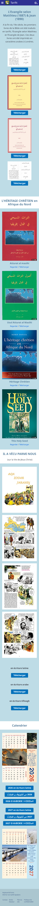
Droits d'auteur (11, 901)
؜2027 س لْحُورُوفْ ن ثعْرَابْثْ (19, 816)
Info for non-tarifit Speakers (11, 895)
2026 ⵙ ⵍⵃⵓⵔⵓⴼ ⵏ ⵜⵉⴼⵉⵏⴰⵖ (20, 801)
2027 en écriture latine (19, 810)
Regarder (14, 267)
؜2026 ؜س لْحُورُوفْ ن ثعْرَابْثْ (19, 794)
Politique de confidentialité (28, 901)
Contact (5, 900)
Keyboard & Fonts (8, 893)
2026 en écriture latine (19, 787)
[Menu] (3, 3)
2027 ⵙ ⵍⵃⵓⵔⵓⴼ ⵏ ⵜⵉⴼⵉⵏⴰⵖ (20, 823)
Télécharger (19, 69)
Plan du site (19, 901)
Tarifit (14, 2)
